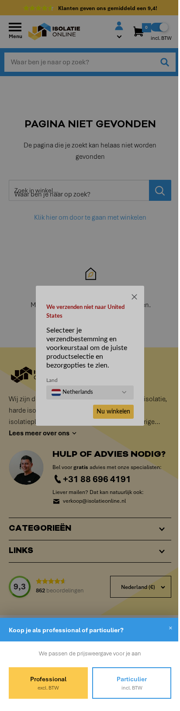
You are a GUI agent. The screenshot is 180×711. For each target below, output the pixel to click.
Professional (46, 683)
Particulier (127, 683)
